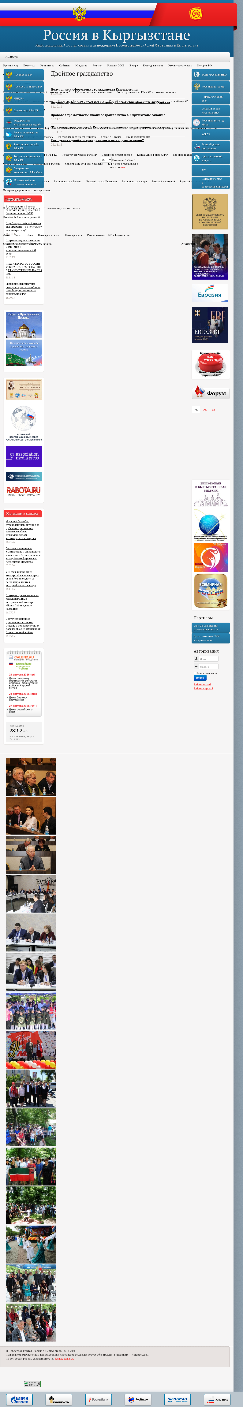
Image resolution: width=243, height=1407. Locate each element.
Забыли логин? (202, 684)
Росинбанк (98, 1400)
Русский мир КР (178, 101)
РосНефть (59, 1400)
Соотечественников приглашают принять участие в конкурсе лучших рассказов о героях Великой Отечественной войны (23, 625)
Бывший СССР (116, 65)
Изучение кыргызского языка (62, 208)
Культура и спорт (153, 65)
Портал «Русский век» (212, 98)
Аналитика (189, 244)
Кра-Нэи (217, 1400)
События (64, 65)
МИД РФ (19, 98)
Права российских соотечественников (81, 101)
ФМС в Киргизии (46, 128)
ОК (205, 409)
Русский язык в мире (134, 181)
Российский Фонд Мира (213, 122)
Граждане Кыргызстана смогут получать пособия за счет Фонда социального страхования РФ (23, 289)
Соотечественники (18, 83)
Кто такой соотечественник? (52, 92)
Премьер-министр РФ (28, 86)
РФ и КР (11, 146)
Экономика (47, 65)
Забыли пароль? (203, 688)
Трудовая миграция (138, 137)
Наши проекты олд (49, 235)
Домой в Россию (111, 137)
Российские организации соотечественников (136, 101)
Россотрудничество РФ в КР (79, 154)
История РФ (204, 65)
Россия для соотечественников (77, 137)
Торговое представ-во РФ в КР (28, 158)
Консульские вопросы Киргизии (84, 163)
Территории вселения (143, 128)
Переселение (14, 119)
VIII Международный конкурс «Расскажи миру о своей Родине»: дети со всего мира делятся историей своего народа (22, 578)
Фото (6, 235)
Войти (200, 677)
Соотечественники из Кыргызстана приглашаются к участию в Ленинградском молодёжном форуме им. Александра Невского (23, 555)
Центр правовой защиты (212, 158)
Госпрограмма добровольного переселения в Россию (93, 128)
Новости (11, 56)
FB (213, 409)
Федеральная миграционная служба (27, 122)
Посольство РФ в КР (45, 154)
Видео (18, 235)
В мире (133, 65)
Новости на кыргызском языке (21, 208)
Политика (29, 65)
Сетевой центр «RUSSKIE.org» (211, 110)
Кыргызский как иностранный (21, 217)
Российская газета (213, 86)
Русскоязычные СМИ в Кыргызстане (109, 235)
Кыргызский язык (18, 199)
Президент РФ (23, 74)
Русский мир (10, 65)
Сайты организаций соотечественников (27, 244)
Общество (81, 65)
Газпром (19, 1400)
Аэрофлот (177, 1400)
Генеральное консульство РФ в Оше (28, 170)
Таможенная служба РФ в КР (26, 146)
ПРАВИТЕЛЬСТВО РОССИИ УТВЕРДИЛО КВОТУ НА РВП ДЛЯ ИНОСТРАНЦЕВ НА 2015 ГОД (24, 268)
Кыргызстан (16, 725)
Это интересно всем (180, 65)
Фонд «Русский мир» (214, 74)
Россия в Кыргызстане (116, 34)
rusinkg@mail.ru (64, 1358)
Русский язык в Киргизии (101, 181)
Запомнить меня (207, 673)
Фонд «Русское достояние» (211, 146)
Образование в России (46, 163)
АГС (204, 170)
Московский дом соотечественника (25, 182)
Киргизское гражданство (123, 163)
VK (196, 409)
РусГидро (138, 1400)
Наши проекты (73, 235)
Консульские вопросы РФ (152, 154)
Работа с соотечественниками (93, 92)
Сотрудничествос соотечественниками (215, 182)
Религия (97, 65)
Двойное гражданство (186, 154)
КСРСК (206, 134)
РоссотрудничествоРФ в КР (26, 134)
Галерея (11, 226)
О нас (30, 235)
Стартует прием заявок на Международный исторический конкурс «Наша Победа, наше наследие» (22, 602)
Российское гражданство (117, 154)
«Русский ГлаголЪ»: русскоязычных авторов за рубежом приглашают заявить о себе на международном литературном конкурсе (22, 530)
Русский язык (15, 172)
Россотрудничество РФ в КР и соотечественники (146, 92)
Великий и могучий (163, 181)
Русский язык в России (67, 181)
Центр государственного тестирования (26, 190)
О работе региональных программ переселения (189, 128)
